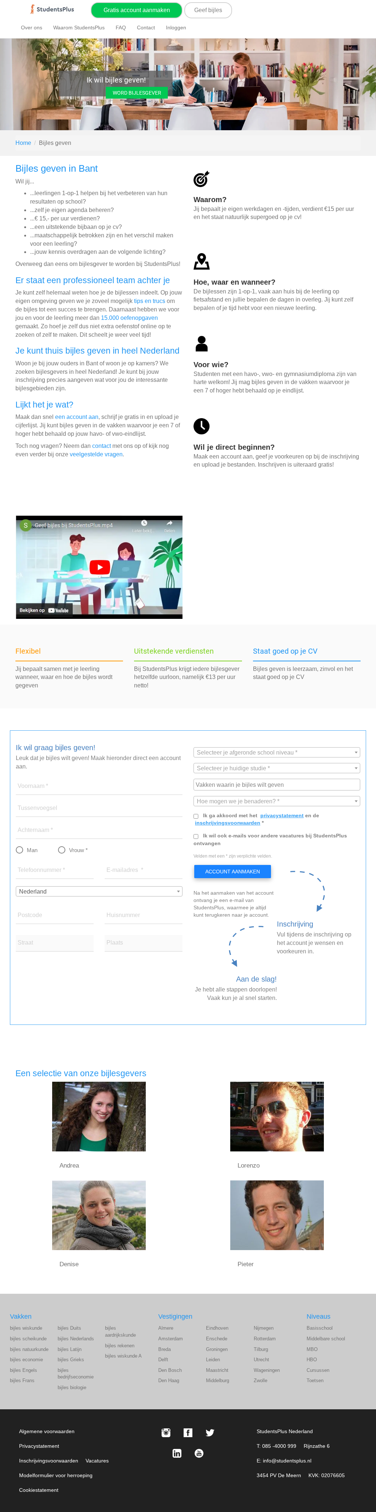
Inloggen (176, 27)
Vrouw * (78, 850)
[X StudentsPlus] (210, 1433)
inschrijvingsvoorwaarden (227, 823)
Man (32, 850)
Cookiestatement (38, 1490)
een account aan (76, 417)
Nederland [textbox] (33, 891)
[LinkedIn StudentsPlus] (177, 1453)
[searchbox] (278, 784)
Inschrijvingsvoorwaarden (48, 1461)
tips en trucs (149, 301)
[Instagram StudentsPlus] (166, 1433)
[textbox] (277, 753)
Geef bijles (208, 10)
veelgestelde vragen (96, 454)
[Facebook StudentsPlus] (188, 1433)
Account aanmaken (232, 871)
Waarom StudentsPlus (79, 27)
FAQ (121, 27)
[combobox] (99, 891)
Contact (146, 27)
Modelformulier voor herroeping (56, 1475)
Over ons (31, 27)
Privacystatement (39, 1446)
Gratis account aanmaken (137, 10)
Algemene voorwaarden (47, 1431)
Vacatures (97, 1461)
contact (101, 446)
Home (23, 143)
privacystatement (282, 815)
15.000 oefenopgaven (129, 318)
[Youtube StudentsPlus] (199, 1453)
